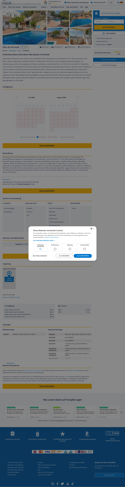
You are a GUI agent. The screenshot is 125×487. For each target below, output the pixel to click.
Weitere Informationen (52, 237)
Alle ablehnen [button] (64, 256)
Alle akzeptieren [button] (83, 256)
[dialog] (62, 243)
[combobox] (91, 228)
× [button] (93, 228)
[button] (62, 240)
